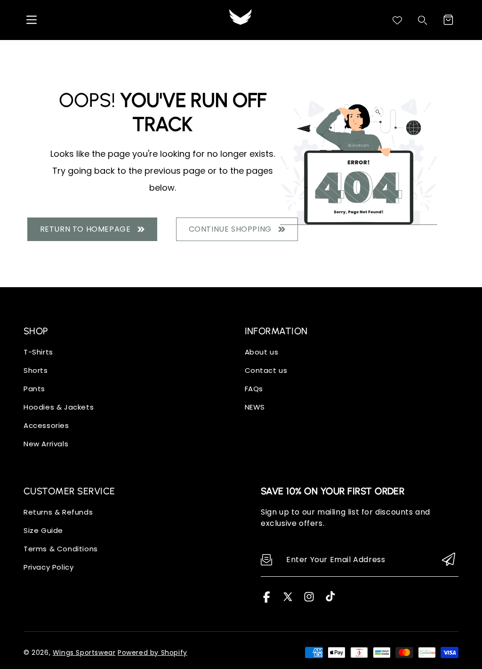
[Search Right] (422, 20)
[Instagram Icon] (309, 600)
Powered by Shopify (152, 652)
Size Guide (43, 530)
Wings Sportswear (84, 652)
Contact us (266, 370)
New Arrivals (46, 444)
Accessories (46, 425)
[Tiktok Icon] (330, 600)
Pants (34, 389)
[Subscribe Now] (448, 560)
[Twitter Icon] (288, 600)
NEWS (255, 407)
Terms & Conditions (61, 549)
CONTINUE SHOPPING (232, 229)
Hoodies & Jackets (59, 407)
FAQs (254, 389)
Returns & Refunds (58, 512)
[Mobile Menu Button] (32, 19)
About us (262, 352)
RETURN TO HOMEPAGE (87, 229)
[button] (448, 20)
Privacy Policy (48, 567)
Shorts (36, 370)
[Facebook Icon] (267, 600)
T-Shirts (38, 352)
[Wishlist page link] (397, 20)
